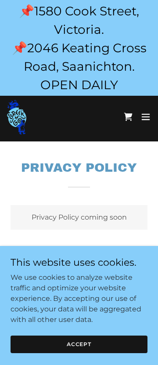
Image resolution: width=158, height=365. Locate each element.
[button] (145, 117)
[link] (16, 116)
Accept (79, 344)
